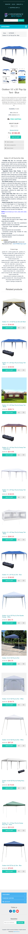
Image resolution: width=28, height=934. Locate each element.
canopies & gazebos (8, 255)
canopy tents (4, 262)
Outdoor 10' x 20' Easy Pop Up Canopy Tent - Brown (14, 405)
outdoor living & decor (8, 271)
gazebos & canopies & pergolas (9, 269)
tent (6, 264)
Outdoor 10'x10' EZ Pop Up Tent (10, 658)
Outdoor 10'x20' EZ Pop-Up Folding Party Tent (13, 781)
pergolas (21, 269)
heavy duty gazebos (18, 278)
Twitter (14, 911)
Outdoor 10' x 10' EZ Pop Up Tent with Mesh (14, 321)
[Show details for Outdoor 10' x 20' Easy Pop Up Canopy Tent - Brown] (14, 390)
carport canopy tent (5, 272)
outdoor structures (12, 258)
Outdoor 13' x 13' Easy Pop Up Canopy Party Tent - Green (12, 823)
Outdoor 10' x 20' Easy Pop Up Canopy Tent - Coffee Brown (14, 448)
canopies (22, 262)
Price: (10, 133)
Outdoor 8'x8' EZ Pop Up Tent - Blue (11, 865)
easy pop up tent (9, 257)
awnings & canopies (6, 253)
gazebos (21, 251)
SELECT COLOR (14, 123)
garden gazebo (10, 267)
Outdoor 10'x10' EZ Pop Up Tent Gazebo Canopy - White (13, 616)
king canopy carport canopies (12, 279)
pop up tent (18, 255)
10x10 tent (18, 257)
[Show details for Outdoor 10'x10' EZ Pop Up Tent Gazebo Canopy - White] (14, 600)
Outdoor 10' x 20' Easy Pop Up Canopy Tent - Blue (14, 363)
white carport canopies (18, 272)
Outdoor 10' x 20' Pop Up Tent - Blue (12, 574)
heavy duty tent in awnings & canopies (12, 276)
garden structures (19, 253)
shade (11, 264)
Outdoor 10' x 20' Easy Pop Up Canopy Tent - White (14, 490)
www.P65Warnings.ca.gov (19, 243)
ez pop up (18, 264)
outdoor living (20, 260)
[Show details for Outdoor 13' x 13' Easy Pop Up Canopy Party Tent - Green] (14, 808)
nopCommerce (16, 931)
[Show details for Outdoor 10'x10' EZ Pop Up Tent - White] (14, 684)
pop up (3, 267)
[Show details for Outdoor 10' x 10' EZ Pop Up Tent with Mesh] (14, 307)
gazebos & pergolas (6, 278)
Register (7, 4)
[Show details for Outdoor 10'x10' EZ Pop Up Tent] (14, 643)
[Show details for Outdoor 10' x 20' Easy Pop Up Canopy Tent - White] (14, 475)
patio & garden (20, 267)
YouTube (17, 911)
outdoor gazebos (12, 251)
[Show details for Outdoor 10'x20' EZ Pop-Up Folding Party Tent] (14, 765)
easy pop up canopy (7, 265)
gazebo (3, 251)
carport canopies (12, 274)
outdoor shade (13, 262)
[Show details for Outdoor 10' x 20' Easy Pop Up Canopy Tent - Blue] (14, 347)
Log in (13, 4)
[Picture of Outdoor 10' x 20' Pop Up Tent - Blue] (6, 71)
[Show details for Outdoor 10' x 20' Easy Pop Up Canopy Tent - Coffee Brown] (14, 432)
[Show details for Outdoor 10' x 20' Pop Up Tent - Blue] (14, 559)
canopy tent (19, 271)
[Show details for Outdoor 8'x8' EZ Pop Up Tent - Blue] (14, 850)
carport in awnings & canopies (13, 281)
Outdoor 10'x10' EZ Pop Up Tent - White (12, 699)
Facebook (10, 911)
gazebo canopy (18, 265)
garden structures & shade (8, 260)
